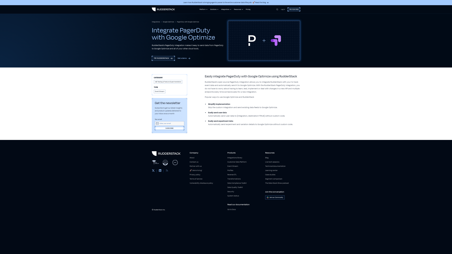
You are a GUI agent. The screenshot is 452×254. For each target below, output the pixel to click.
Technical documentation (275, 166)
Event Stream (232, 166)
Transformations (234, 179)
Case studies (270, 174)
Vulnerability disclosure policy (201, 183)
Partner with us (196, 166)
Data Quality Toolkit (235, 187)
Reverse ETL (232, 174)
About (192, 158)
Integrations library (234, 158)
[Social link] (153, 171)
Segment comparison (273, 179)
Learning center (271, 170)
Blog (266, 158)
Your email (158, 119)
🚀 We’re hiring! (196, 170)
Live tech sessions (272, 162)
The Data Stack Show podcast (277, 183)
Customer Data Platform (237, 162)
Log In (283, 9)
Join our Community (276, 197)
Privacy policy (195, 174)
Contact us (194, 162)
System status (233, 196)
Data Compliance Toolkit (237, 183)
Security (230, 191)
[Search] (277, 9)
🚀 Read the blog (259, 2)
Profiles (230, 170)
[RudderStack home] (163, 9)
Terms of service (196, 179)
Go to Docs (231, 209)
